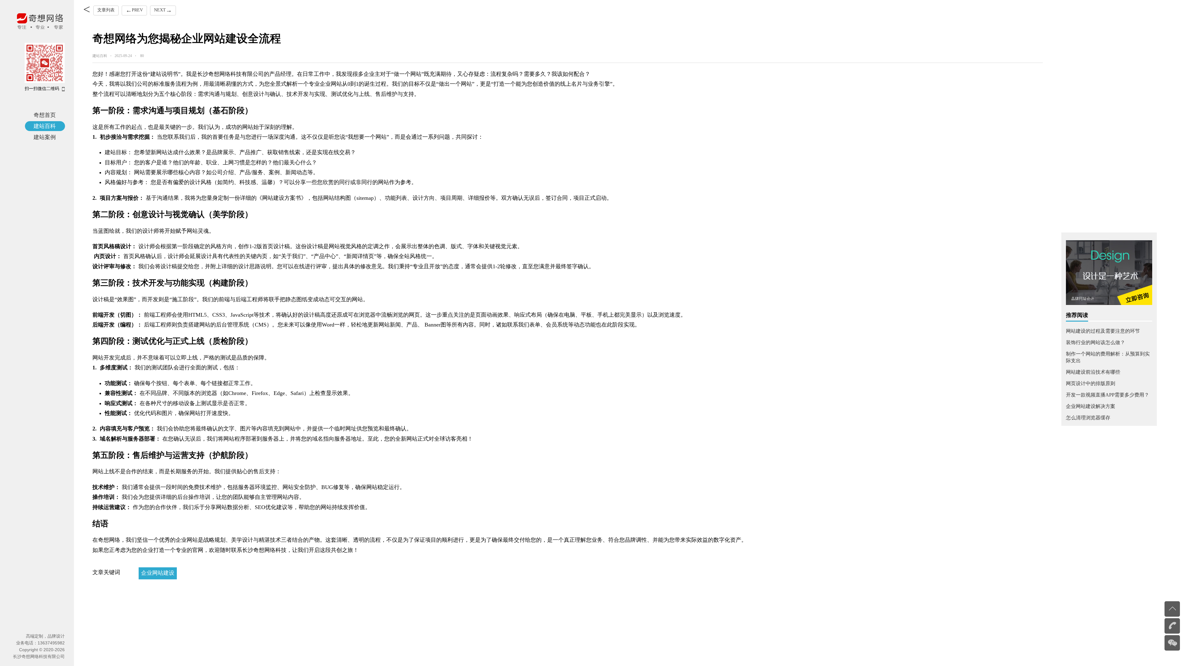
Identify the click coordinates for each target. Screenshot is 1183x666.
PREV (132, 10)
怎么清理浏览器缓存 (1088, 417)
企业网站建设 (157, 573)
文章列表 (106, 10)
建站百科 (45, 126)
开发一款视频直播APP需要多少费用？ (1107, 394)
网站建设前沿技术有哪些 (1093, 372)
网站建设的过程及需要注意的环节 (1103, 331)
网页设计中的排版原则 (1090, 383)
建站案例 (45, 137)
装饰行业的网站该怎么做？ (1095, 342)
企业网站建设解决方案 (1090, 406)
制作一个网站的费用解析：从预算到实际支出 (1108, 357)
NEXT (158, 10)
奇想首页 (45, 115)
